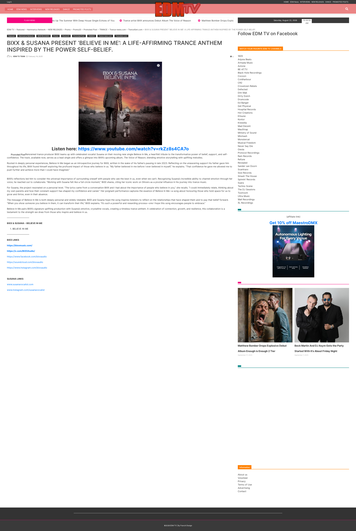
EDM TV (10, 29)
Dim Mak (242, 92)
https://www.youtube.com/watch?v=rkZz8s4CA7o (133, 148)
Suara (241, 182)
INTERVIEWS (305, 2)
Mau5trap (243, 129)
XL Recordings (245, 202)
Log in (9, 2)
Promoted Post (90, 29)
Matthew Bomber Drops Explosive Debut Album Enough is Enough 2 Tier (183, 20)
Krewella (242, 122)
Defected (243, 89)
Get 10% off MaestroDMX (293, 222)
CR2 (240, 82)
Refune (241, 159)
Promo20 (77, 29)
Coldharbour (244, 79)
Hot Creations (245, 112)
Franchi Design (186, 525)
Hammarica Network (36, 29)
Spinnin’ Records (246, 179)
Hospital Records (247, 109)
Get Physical (244, 106)
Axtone (241, 66)
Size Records (245, 172)
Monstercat (244, 139)
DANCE (328, 2)
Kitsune (242, 116)
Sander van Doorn (247, 166)
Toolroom (243, 192)
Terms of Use (245, 484)
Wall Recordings (246, 199)
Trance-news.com (118, 29)
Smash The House (247, 176)
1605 (240, 56)
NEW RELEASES (318, 2)
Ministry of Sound (247, 132)
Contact (242, 491)
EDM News (294, 2)
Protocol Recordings (248, 152)
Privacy (242, 481)
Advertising (244, 488)
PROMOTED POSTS (340, 2)
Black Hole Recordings (250, 72)
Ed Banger (243, 102)
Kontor (241, 119)
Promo (68, 29)
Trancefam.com (135, 29)
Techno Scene (245, 186)
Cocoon (242, 76)
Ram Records (245, 156)
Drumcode (243, 99)
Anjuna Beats (244, 59)
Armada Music (245, 62)
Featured (21, 29)
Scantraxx (243, 169)
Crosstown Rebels (247, 86)
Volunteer (243, 478)
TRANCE (103, 29)
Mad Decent (244, 126)
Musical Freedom (247, 142)
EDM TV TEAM (19, 56)
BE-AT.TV (243, 69)
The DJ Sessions (246, 189)
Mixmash (242, 136)
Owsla (241, 149)
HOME (286, 2)
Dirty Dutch (244, 96)
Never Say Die (245, 146)
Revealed (242, 162)
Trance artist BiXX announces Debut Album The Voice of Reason (100, 20)
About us (242, 474)
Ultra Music (244, 196)
